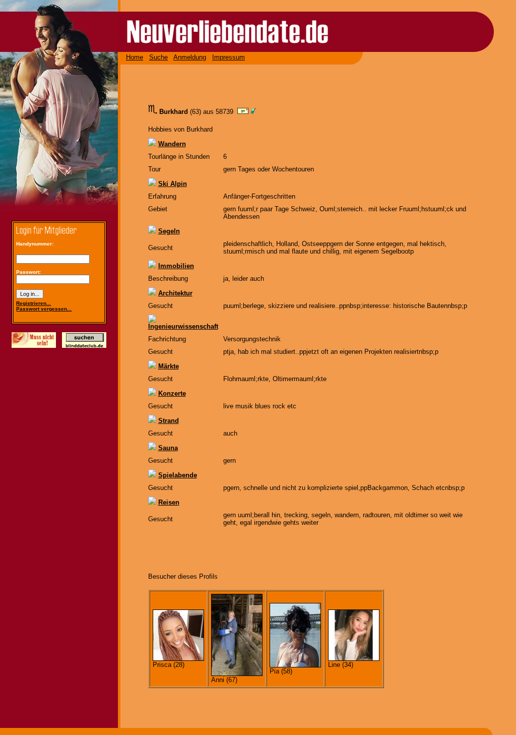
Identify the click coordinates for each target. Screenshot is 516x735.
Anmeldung (189, 57)
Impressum (228, 57)
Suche (158, 57)
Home (134, 57)
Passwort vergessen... (44, 309)
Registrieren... (33, 303)
